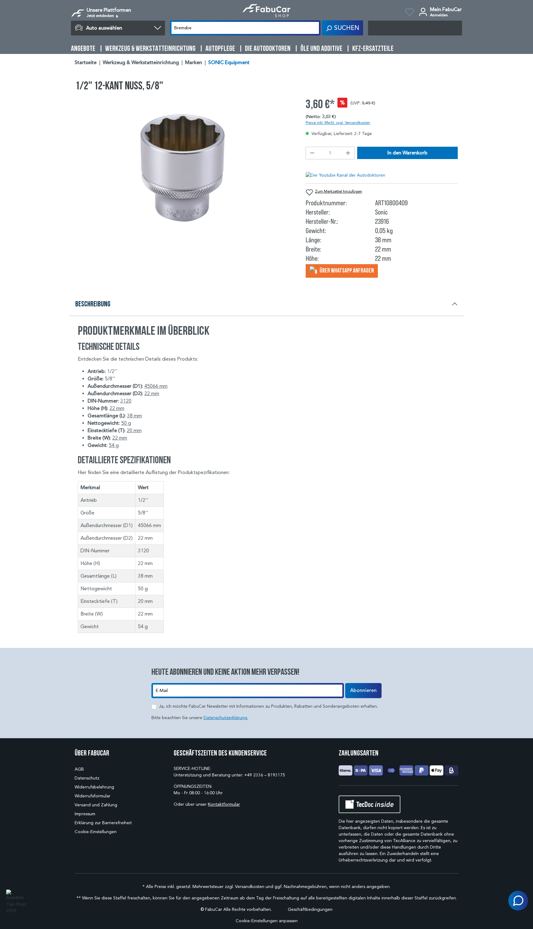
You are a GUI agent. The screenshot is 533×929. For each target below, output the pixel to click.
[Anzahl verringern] (312, 153)
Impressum (85, 813)
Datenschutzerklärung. (226, 717)
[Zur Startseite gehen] (266, 10)
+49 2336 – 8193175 (264, 775)
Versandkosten (249, 886)
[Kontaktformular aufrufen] (518, 900)
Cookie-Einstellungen (96, 831)
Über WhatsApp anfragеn (346, 270)
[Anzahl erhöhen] (348, 153)
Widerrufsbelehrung (94, 787)
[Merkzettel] (409, 13)
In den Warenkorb (407, 153)
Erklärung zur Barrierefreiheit (103, 822)
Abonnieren (363, 690)
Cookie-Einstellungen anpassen (267, 920)
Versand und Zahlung (96, 805)
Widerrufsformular (92, 796)
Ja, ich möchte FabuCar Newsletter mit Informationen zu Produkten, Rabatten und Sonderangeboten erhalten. (268, 706)
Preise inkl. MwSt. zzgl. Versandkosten (338, 122)
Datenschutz (87, 778)
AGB (79, 769)
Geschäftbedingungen (310, 909)
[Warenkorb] (415, 28)
